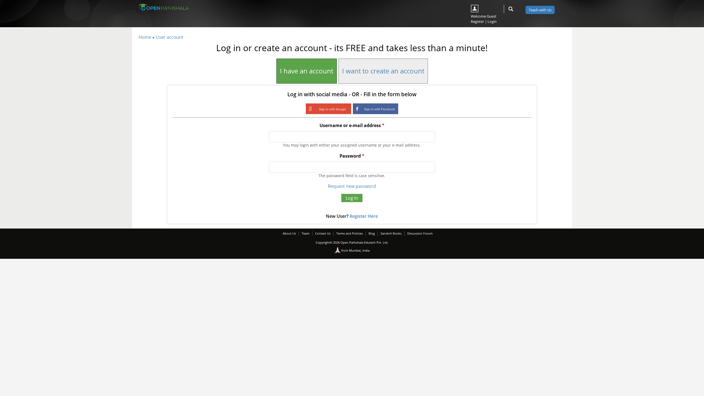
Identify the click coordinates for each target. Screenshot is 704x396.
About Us (289, 233)
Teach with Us (540, 9)
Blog (372, 233)
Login (492, 21)
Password (352, 156)
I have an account (306, 70)
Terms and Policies (349, 233)
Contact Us (323, 233)
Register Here (364, 216)
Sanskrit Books (391, 233)
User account (169, 37)
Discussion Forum (420, 233)
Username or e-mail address (352, 125)
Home (145, 37)
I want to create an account (383, 70)
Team (305, 233)
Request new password (352, 186)
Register (477, 21)
